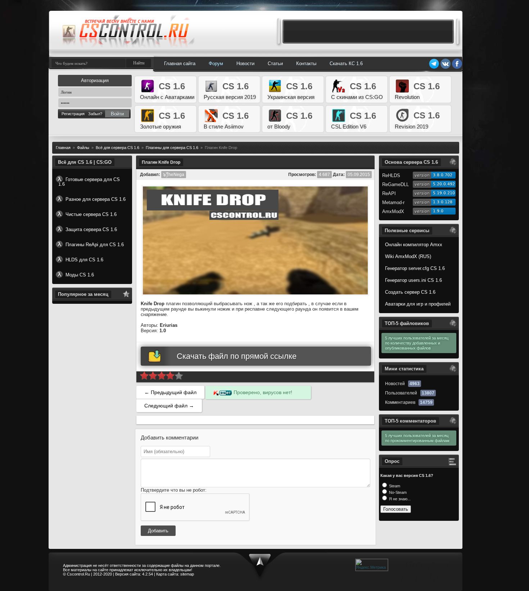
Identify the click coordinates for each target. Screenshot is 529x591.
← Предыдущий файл (170, 392)
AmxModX (393, 211)
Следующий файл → (169, 406)
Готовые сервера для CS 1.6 (89, 182)
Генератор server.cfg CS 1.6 (415, 268)
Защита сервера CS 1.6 (91, 229)
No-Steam (397, 492)
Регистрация (73, 114)
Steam (394, 486)
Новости (245, 63)
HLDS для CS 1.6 (84, 259)
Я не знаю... (399, 499)
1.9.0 (438, 211)
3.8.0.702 (442, 175)
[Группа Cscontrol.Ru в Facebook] (457, 68)
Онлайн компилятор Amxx (413, 244)
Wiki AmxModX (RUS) (408, 256)
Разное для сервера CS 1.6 (95, 199)
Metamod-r (393, 202)
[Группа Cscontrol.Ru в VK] (445, 68)
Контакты (306, 63)
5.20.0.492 (444, 184)
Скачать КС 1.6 (346, 63)
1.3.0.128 (442, 202)
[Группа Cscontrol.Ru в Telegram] (434, 68)
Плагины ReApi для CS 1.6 (94, 244)
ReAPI (389, 193)
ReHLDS (391, 175)
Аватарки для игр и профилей (418, 304)
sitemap (187, 574)
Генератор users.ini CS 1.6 (413, 280)
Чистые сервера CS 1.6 (91, 214)
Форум (216, 63)
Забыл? (95, 114)
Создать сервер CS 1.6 (410, 292)
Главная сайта (179, 63)
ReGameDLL (395, 184)
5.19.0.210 (444, 193)
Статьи (275, 63)
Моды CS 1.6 (79, 275)
